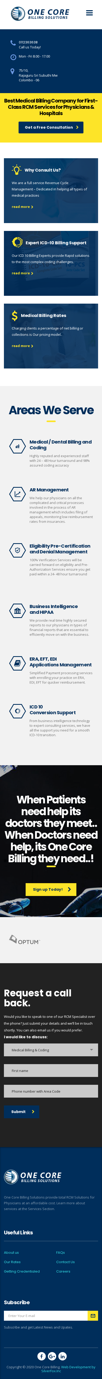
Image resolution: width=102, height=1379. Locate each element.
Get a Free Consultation (49, 127)
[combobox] (51, 1049)
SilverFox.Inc (51, 1371)
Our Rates (12, 1262)
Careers (63, 1271)
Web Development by (78, 1367)
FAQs (60, 1253)
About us (11, 1253)
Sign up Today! (48, 889)
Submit (18, 1111)
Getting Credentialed (22, 1271)
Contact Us (65, 1262)
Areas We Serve (51, 410)
